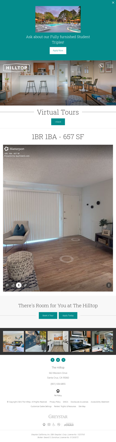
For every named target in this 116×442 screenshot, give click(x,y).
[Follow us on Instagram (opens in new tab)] (58, 360)
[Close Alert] (113, 3)
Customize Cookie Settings (41, 406)
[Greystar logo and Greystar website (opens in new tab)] (58, 418)
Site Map (82, 406)
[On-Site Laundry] (58, 341)
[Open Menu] (110, 66)
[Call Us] (101, 66)
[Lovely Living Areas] (13, 341)
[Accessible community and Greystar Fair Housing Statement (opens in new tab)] (54, 425)
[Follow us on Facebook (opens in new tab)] (53, 360)
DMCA (65, 402)
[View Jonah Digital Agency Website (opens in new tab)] (68, 425)
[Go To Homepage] (16, 67)
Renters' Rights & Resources (65, 406)
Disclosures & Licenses (79, 402)
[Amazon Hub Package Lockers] (35, 341)
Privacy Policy (55, 402)
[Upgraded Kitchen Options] (80, 341)
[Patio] (102, 341)
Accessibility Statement (100, 402)
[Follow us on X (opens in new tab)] (63, 360)
